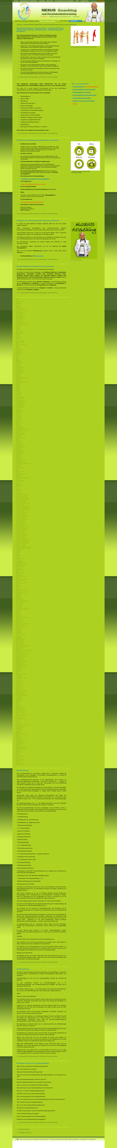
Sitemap (76, 16)
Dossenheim (19, 372)
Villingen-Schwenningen (22, 725)
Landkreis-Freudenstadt (22, 509)
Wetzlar (18, 745)
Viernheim (18, 723)
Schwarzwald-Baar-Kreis (22, 695)
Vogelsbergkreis (20, 727)
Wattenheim (19, 737)
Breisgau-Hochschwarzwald (23, 503)
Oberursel (18, 618)
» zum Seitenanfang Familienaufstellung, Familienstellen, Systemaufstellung (37, 77)
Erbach (17, 384)
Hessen (18, 439)
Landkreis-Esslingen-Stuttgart (23, 508)
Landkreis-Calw (20, 504)
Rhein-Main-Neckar (21, 662)
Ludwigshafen (19, 562)
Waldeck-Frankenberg (21, 734)
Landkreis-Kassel (20, 521)
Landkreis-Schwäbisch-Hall (23, 540)
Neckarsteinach (20, 602)
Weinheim (18, 739)
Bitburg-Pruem (19, 349)
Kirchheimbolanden (21, 474)
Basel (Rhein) (19, 332)
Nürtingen (18, 614)
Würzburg (18, 758)
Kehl (17, 470)
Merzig (17, 588)
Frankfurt (18, 396)
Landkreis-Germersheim (22, 512)
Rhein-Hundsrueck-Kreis (22, 654)
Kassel (17, 469)
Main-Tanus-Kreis (20, 572)
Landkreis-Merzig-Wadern (22, 527)
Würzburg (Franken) (21, 759)
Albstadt (18, 302)
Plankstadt (18, 632)
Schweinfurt (19, 696)
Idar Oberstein (19, 453)
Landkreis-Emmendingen (22, 507)
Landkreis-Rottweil (20, 536)
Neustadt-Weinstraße (21, 609)
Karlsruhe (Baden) (20, 467)
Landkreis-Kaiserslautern (22, 518)
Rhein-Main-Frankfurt (21, 661)
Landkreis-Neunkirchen (22, 529)
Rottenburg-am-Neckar (21, 673)
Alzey (17, 305)
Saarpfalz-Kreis (20, 681)
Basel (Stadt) (19, 333)
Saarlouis (18, 680)
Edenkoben (19, 376)
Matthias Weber (78, 260)
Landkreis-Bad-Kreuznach (22, 499)
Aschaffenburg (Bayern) (22, 310)
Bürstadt (18, 360)
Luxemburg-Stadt (20, 566)
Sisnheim (18, 703)
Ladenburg (18, 484)
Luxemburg (19, 565)
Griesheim (18, 416)
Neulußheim (19, 606)
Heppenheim (19, 437)
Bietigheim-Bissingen (21, 344)
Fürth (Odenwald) (20, 407)
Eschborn (18, 387)
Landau (18, 492)
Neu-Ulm (18, 611)
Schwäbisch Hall (20, 693)
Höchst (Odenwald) (21, 447)
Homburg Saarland (20, 452)
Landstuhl (18, 550)
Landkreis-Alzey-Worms (22, 497)
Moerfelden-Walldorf (21, 593)
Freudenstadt (19, 403)
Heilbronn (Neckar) (20, 434)
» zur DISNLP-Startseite (23, 1129)
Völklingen (18, 726)
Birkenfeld (18, 348)
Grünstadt (18, 419)
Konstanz (18, 479)
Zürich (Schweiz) (20, 763)
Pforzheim (18, 626)
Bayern (17, 334)
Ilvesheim (18, 454)
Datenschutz (65, 16)
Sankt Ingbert (19, 684)
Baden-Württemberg (21, 317)
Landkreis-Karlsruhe (21, 520)
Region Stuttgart (20, 648)
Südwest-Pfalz (19, 710)
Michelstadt (19, 591)
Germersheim (19, 411)
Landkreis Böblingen (21, 502)
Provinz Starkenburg (21, 634)
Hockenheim (19, 445)
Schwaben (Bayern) (21, 690)
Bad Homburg (19, 319)
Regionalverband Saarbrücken (23, 645)
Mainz (17, 574)
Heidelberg (18, 426)
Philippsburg (19, 630)
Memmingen (19, 586)
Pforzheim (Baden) (20, 627)
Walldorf (18, 736)
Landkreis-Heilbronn (21, 517)
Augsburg (18, 311)
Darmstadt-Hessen (20, 367)
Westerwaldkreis (20, 743)
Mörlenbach (19, 594)
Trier (17, 713)
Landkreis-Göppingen (21, 515)
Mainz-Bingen (19, 575)
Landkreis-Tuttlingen (21, 545)
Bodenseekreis (19, 352)
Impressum (53, 16)
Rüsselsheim (19, 675)
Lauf (17, 553)
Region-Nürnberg (20, 589)
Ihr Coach (73, 260)
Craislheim (18, 364)
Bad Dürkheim (19, 314)
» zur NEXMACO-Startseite (24, 1132)
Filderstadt (18, 392)
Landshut (18, 549)
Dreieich (18, 374)
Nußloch (18, 616)
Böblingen (18, 353)
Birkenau (18, 347)
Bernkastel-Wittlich (20, 340)
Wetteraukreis (19, 744)
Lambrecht (18, 489)
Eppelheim (18, 383)
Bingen (17, 346)
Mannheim (18, 577)
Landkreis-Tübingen (21, 544)
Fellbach (18, 390)
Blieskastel (18, 351)
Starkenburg (19, 705)
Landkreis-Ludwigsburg (22, 525)
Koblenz (18, 475)
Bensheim (18, 338)
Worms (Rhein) (19, 755)
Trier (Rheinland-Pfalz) (21, 714)
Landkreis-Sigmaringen (22, 541)
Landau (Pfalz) (19, 493)
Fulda (17, 408)
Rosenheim (19, 671)
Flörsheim (18, 393)
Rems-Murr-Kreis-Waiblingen (23, 650)
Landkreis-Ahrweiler (21, 494)
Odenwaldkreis (19, 620)
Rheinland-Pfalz (20, 657)
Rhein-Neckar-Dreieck (21, 664)
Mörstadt (18, 595)
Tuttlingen (18, 719)
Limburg (18, 557)
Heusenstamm (19, 440)
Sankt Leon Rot (20, 685)
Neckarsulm (19, 603)
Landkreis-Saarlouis (21, 538)
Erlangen (18, 385)
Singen (17, 702)
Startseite (19, 24)
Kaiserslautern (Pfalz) (21, 462)
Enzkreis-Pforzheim (21, 381)
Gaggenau (18, 410)
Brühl (17, 357)
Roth (17, 672)
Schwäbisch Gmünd (21, 691)
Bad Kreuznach (20, 321)
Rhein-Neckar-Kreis (21, 666)
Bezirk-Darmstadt (20, 342)
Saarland (18, 678)
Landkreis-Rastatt (20, 533)
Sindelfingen (19, 700)
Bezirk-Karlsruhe (20, 641)
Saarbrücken (19, 676)
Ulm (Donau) (19, 722)
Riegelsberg (19, 668)
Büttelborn (18, 361)
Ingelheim (18, 456)
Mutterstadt (18, 598)
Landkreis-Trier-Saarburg (22, 543)
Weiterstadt (18, 740)
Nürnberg (18, 613)
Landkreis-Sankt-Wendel (22, 539)
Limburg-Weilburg (20, 558)
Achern (17, 300)
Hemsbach (18, 435)
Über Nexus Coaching (21, 21)
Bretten (17, 355)
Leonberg (18, 556)
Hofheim (18, 448)
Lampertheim (19, 490)
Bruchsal (18, 356)
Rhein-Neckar (19, 663)
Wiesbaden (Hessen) (21, 748)
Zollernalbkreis (19, 760)
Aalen (17, 298)
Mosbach (18, 597)
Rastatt (17, 635)
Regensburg (19, 638)
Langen (18, 552)
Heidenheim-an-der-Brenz (22, 430)
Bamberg (18, 329)
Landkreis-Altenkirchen (21, 495)
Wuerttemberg (19, 757)
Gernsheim (18, 412)
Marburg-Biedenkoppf (21, 582)
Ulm (17, 721)
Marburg (18, 581)
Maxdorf (18, 584)
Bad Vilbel (18, 326)
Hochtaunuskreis (20, 444)
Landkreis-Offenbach (21, 531)
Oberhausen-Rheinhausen (22, 617)
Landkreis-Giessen (20, 513)
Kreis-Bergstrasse (20, 480)
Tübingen (18, 717)
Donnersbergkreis (20, 371)
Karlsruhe (18, 466)
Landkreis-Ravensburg (21, 534)
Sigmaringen (19, 699)
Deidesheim (19, 369)
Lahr (17, 488)
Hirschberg (18, 442)
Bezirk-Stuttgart (19, 643)
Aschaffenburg (19, 308)
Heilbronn (18, 431)
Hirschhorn (18, 443)
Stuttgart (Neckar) (20, 708)
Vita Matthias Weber (33, 21)
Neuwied (18, 612)
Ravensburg (19, 636)
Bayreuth (18, 335)
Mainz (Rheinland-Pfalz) (22, 576)
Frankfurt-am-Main (20, 397)
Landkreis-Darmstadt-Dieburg (23, 506)
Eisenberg (18, 380)
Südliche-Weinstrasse (21, 709)
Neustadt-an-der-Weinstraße (23, 608)
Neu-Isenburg (19, 604)
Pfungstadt (18, 629)
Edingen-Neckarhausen (22, 378)
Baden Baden (19, 316)
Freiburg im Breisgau (21, 402)
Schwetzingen (19, 698)
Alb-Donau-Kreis (20, 301)
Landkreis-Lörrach (20, 524)
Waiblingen (19, 732)
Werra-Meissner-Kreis (21, 741)
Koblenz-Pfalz (19, 476)
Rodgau (18, 670)
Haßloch (18, 424)
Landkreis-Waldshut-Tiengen (23, 547)
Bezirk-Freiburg (20, 640)
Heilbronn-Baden (20, 433)
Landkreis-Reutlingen (21, 535)
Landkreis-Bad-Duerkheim (22, 498)
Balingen (18, 328)
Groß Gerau (19, 417)
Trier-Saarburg (19, 716)
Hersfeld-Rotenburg (21, 438)
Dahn (17, 365)
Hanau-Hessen (19, 422)
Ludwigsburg (19, 561)
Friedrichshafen (20, 404)
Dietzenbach (19, 370)
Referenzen (73, 21)
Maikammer (19, 568)
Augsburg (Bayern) (20, 312)
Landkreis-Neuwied (21, 530)
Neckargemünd (20, 599)
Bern (17, 339)
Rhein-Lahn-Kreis (20, 655)
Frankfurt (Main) (20, 398)
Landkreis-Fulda (20, 511)
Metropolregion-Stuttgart (22, 590)
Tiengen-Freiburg (20, 712)
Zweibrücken (19, 764)
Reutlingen (18, 652)
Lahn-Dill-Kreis (19, 485)
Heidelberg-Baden (20, 428)
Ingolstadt (18, 457)
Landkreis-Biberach (21, 501)
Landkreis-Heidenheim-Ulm (23, 516)
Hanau (17, 421)
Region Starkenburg (21, 646)
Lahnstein (18, 486)
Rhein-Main (19, 659)
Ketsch (17, 472)
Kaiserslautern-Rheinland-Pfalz (24, 463)
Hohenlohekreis (20, 449)
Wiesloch (18, 750)
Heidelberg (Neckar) (21, 429)
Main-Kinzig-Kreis (20, 570)
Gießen (18, 413)
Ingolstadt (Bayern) (20, 460)
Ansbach (18, 307)
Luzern (17, 567)
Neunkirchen (19, 607)
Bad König (18, 320)
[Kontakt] (85, 170)
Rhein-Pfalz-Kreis (20, 658)
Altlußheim (18, 303)
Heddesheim (19, 425)
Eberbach (18, 375)
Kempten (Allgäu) (20, 471)
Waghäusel (19, 731)
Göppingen (18, 415)
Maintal (18, 571)
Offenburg (18, 622)
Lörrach (18, 559)
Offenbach (18, 621)
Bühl (17, 358)
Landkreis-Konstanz (21, 522)
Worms (17, 754)
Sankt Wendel (19, 686)
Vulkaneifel (18, 728)
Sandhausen (19, 682)
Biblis (17, 343)
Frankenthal (19, 394)
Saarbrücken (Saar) (21, 677)
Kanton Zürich (19, 465)
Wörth (17, 753)
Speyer (17, 704)
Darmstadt (18, 366)
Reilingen (18, 649)
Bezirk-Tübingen (20, 644)
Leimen (18, 554)
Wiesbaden (19, 746)
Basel (17, 330)
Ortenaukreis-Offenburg (22, 623)
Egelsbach (18, 379)
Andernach (18, 306)
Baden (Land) (19, 315)
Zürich (17, 762)
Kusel (17, 483)
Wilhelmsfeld (19, 751)
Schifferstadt (19, 687)
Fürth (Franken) (20, 406)
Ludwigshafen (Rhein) (21, 563)
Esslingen (18, 388)
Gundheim (18, 420)
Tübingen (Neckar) (20, 718)
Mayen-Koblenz (20, 526)
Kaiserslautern (19, 461)
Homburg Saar (19, 451)
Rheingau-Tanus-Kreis (21, 653)
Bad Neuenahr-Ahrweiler (22, 323)
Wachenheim (19, 730)
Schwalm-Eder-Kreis (21, 694)
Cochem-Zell (19, 362)
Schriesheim (19, 689)
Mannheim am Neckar (21, 579)
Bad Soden (18, 325)
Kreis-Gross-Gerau (20, 481)
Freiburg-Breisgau (20, 401)
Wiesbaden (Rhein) (21, 749)
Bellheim (18, 337)
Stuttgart (18, 707)
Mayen (17, 585)
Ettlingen (18, 389)
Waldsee (18, 735)
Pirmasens (18, 631)
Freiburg (18, 399)
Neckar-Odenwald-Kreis (22, 600)
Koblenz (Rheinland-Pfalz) (22, 477)
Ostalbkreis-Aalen (20, 625)
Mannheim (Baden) (21, 580)
